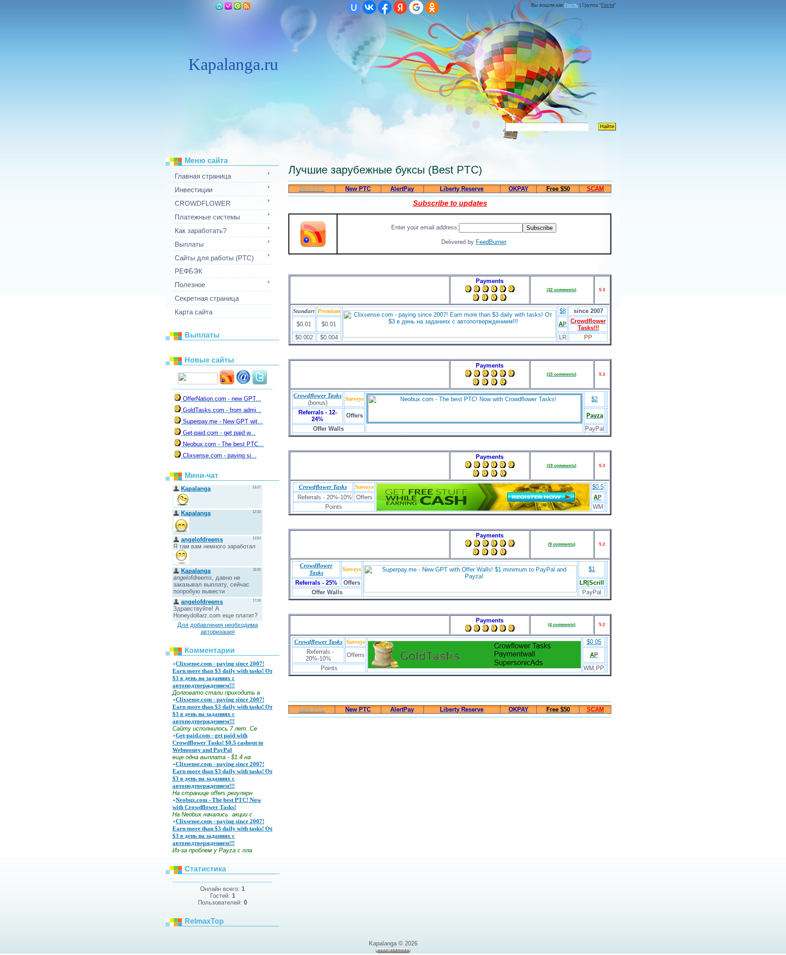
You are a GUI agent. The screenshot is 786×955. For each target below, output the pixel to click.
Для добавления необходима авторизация (217, 628)
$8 (562, 311)
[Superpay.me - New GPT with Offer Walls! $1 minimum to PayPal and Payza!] (470, 590)
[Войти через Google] (416, 7)
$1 (592, 569)
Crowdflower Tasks (317, 395)
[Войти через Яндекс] (400, 7)
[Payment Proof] (178, 398)
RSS (246, 6)
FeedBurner (491, 242)
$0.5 (598, 486)
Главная (219, 6)
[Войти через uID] (354, 7)
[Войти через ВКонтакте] (369, 7)
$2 (594, 399)
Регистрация (228, 6)
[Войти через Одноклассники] (432, 7)
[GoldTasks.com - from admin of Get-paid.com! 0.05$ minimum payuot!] (474, 666)
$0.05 (594, 641)
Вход (237, 6)
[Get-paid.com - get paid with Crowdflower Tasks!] (483, 508)
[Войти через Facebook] (385, 7)
